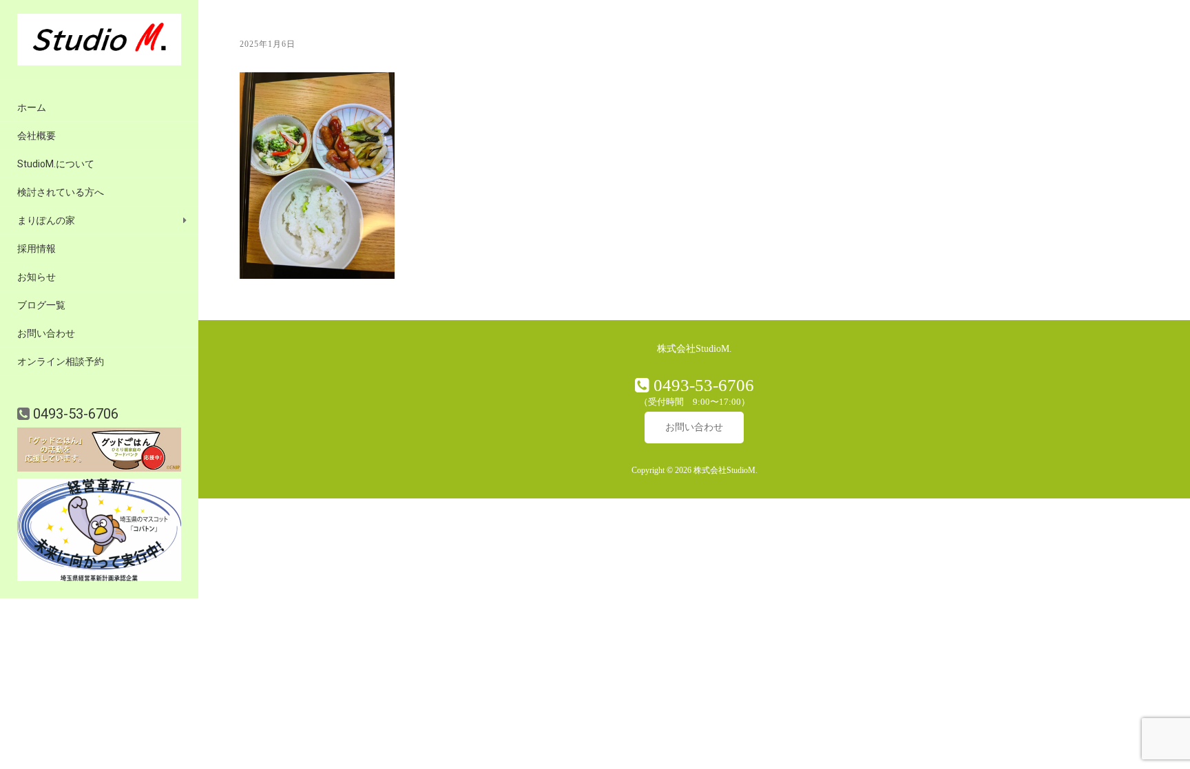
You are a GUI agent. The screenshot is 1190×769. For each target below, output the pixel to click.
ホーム (31, 107)
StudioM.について (55, 163)
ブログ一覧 (41, 304)
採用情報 (36, 248)
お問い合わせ (46, 333)
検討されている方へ (60, 192)
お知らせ (36, 276)
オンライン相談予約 (60, 361)
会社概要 (36, 135)
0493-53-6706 (74, 413)
